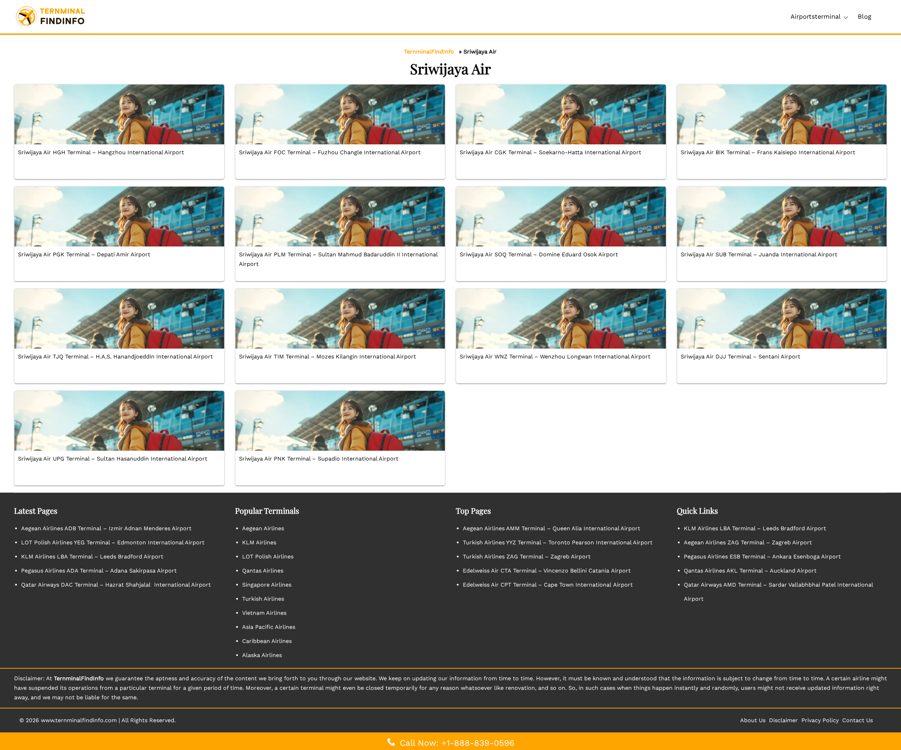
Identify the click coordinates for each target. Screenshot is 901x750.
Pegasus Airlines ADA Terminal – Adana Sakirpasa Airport (99, 570)
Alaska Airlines (262, 655)
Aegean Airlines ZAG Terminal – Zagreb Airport (748, 542)
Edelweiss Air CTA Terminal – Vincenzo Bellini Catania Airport (547, 570)
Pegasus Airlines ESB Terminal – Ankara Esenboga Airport (762, 556)
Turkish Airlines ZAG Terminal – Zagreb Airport (527, 556)
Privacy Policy (820, 720)
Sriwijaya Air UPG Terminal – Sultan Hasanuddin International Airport (112, 458)
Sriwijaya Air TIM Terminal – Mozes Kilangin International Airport (327, 356)
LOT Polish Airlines (268, 556)
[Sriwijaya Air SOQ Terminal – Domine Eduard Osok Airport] (561, 216)
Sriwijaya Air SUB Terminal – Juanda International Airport (759, 254)
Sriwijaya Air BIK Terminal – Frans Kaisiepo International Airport (768, 152)
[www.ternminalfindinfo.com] (50, 16)
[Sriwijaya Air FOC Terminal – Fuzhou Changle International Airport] (340, 114)
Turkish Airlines (263, 598)
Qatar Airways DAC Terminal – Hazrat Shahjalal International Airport (116, 584)
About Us (752, 720)
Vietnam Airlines (264, 613)
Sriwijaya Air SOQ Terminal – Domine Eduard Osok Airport (539, 254)
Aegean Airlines (263, 528)
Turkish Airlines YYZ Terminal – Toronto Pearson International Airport (558, 542)
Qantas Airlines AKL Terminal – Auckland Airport (750, 570)
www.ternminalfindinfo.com (79, 720)
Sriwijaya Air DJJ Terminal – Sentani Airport (740, 356)
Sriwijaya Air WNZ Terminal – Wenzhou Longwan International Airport (555, 356)
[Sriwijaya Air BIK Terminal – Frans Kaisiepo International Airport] (782, 114)
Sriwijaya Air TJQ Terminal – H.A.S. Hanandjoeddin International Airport (115, 356)
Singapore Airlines (266, 584)
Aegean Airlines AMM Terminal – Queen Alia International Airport (551, 528)
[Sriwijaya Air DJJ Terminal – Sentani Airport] (782, 319)
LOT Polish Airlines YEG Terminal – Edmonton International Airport (112, 542)
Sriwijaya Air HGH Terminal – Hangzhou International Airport (101, 152)
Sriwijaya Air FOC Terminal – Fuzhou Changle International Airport (330, 152)
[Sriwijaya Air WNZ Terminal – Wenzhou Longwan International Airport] (561, 319)
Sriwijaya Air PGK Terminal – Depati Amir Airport (84, 254)
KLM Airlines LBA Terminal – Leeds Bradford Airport (92, 556)
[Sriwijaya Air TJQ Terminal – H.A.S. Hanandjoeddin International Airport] (119, 319)
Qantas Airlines (262, 570)
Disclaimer (783, 720)
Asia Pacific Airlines (268, 627)
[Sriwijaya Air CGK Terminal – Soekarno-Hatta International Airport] (561, 114)
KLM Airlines (259, 542)
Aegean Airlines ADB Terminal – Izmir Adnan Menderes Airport (106, 528)
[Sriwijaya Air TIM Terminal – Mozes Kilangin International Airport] (340, 319)
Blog (864, 16)
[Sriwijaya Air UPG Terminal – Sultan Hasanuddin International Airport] (119, 421)
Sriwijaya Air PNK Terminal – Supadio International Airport (318, 458)
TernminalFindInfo (429, 51)
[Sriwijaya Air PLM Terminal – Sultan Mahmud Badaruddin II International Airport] (340, 216)
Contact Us (857, 720)
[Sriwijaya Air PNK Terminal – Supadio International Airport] (340, 421)
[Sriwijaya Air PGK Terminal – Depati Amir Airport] (119, 216)
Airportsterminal (815, 16)
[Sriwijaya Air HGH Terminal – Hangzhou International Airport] (119, 114)
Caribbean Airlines (267, 641)
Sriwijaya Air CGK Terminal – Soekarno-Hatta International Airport (550, 152)
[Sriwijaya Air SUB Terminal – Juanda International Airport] (782, 216)
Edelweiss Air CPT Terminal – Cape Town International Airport (548, 584)
